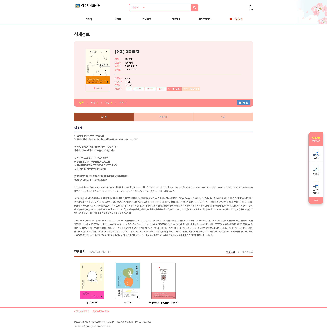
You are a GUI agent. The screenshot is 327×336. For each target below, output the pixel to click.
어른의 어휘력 (92, 302)
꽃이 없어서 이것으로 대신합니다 (163, 302)
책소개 (104, 117)
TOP (316, 200)
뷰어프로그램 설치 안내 (191, 89)
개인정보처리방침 (81, 311)
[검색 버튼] (194, 7)
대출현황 (316, 158)
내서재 (118, 19)
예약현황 (316, 174)
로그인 (251, 10)
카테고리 (238, 19)
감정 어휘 (128, 302)
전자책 (89, 19)
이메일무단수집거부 (101, 311)
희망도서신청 (205, 19)
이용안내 (176, 19)
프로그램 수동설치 (174, 89)
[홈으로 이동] (87, 5)
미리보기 (99, 88)
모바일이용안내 (316, 191)
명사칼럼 (147, 19)
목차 (223, 117)
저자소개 (163, 117)
